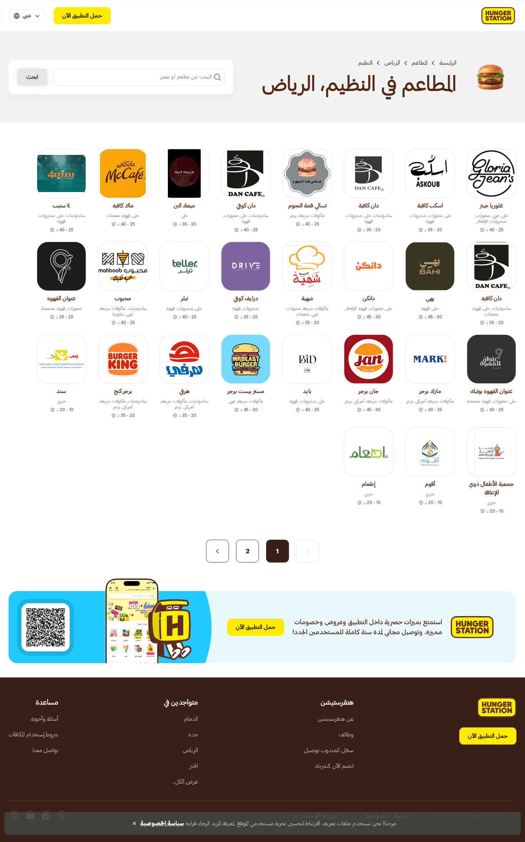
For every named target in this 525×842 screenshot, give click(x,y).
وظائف (346, 734)
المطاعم (420, 63)
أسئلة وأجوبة (44, 719)
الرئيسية (447, 63)
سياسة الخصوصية (162, 823)
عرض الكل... (184, 782)
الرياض (392, 63)
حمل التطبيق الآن (82, 16)
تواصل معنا (45, 750)
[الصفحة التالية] (217, 551)
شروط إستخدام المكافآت (33, 734)
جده (193, 734)
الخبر (194, 766)
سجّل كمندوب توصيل (329, 750)
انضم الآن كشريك (334, 766)
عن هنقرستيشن (336, 719)
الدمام (191, 719)
